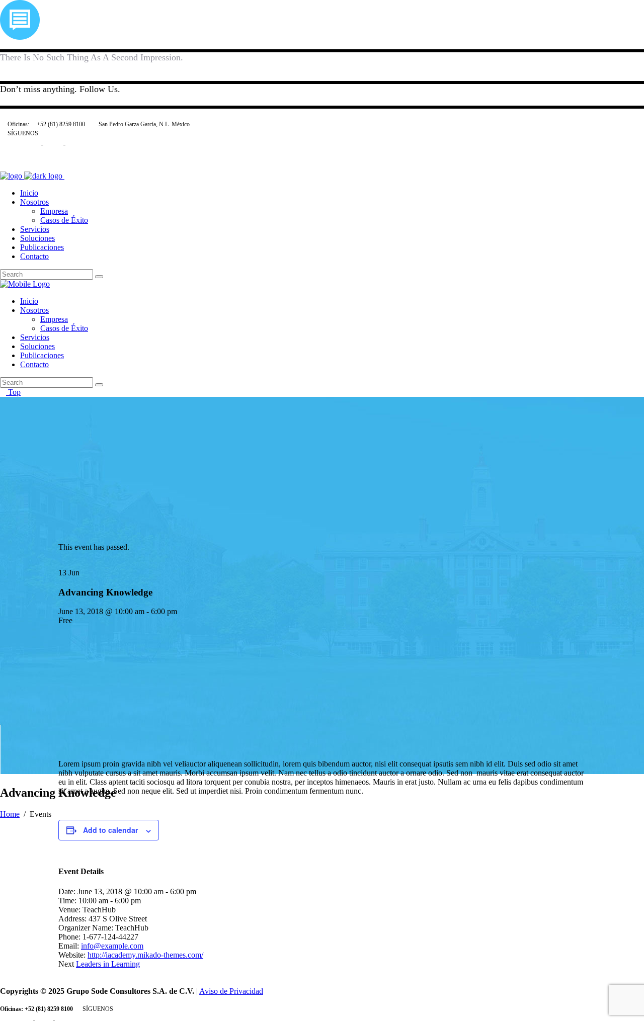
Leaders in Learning (108, 964)
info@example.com (112, 946)
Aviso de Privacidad (231, 991)
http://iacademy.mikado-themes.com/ (145, 955)
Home (10, 814)
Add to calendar (110, 830)
